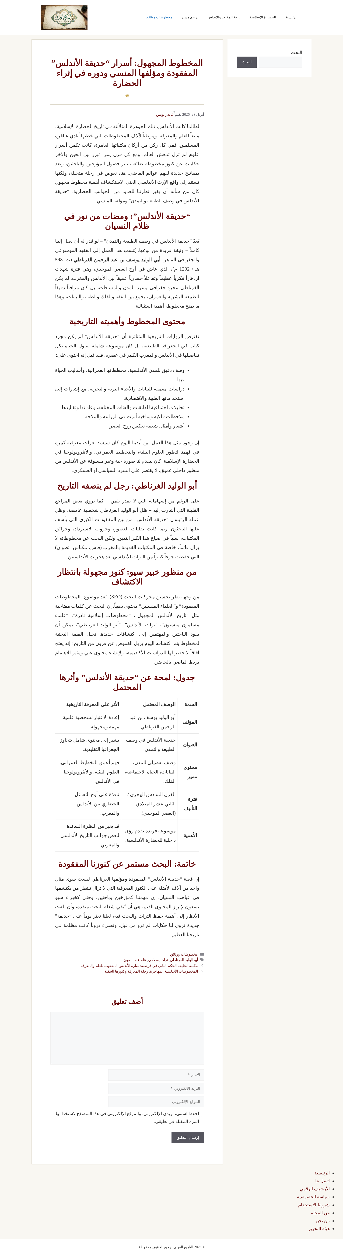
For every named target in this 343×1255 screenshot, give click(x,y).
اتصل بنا (322, 1180)
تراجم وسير (190, 17)
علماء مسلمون (134, 960)
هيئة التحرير (319, 1228)
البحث (296, 52)
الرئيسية (291, 17)
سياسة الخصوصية (313, 1196)
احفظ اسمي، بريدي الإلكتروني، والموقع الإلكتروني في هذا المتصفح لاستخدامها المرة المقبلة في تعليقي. (127, 1117)
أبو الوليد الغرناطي (184, 960)
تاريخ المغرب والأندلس (224, 17)
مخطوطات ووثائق (159, 17)
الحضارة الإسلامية (263, 17)
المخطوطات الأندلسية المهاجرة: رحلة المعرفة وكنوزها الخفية (151, 971)
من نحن (323, 1220)
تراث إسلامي (158, 960)
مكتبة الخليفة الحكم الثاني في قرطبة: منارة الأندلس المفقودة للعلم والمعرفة (139, 966)
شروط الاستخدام (314, 1204)
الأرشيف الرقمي (315, 1188)
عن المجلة (320, 1212)
